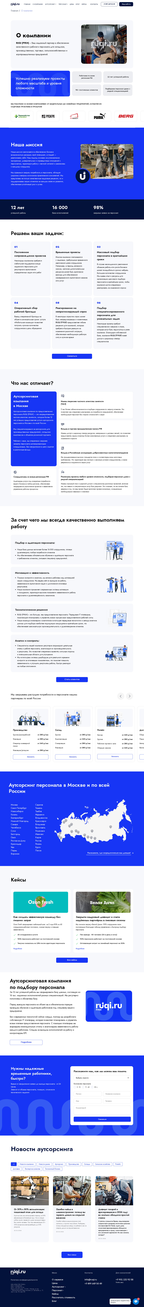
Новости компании (27, 1164)
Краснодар (16, 844)
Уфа (12, 847)
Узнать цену (119, 1282)
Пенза (38, 850)
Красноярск (40, 821)
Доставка (16, 1169)
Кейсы (55, 1294)
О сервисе (57, 1280)
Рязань (38, 844)
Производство (73, 1164)
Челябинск (16, 827)
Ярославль (40, 827)
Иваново (39, 834)
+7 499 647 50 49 (93, 1284)
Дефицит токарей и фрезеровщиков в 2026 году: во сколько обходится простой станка (113, 1213)
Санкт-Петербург (19, 808)
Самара (14, 824)
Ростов (38, 840)
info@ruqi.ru (91, 1280)
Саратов (39, 804)
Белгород (15, 834)
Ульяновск (40, 830)
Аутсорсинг (59, 1164)
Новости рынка (44, 1164)
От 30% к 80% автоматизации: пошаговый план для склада (29, 1211)
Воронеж (15, 853)
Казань (14, 814)
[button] (72, 356)
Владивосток (41, 817)
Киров (38, 837)
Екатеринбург (17, 817)
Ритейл (118, 1164)
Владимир (40, 824)
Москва (14, 804)
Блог (54, 1301)
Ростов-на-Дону (18, 840)
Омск (13, 837)
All (14, 1164)
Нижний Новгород (20, 821)
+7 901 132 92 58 (124, 1280)
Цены (55, 1283)
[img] (30, 718)
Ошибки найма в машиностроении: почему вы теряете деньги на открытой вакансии (70, 1213)
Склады (87, 1164)
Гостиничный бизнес (52, 1169)
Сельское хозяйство (102, 1164)
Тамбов (38, 811)
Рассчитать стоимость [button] (63, 1298)
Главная (14, 10)
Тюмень (38, 808)
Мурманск (39, 814)
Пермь (14, 850)
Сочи (13, 830)
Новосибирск (17, 811)
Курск (37, 847)
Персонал (57, 1290)
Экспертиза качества (32, 1169)
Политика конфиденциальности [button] (24, 1280)
